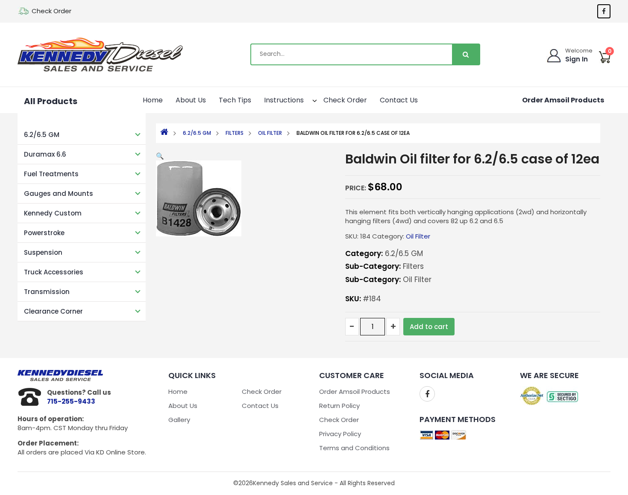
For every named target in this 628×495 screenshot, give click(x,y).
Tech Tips (235, 100)
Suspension (43, 252)
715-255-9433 (71, 401)
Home (153, 100)
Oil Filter (270, 133)
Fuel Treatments (51, 173)
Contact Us (399, 100)
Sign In (576, 59)
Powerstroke (44, 232)
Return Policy (339, 405)
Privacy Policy (340, 433)
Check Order (51, 10)
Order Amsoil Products (563, 100)
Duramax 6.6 (45, 154)
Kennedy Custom (53, 213)
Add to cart (429, 326)
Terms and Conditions (354, 447)
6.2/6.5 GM (41, 134)
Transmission (47, 291)
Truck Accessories (53, 272)
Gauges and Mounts (58, 193)
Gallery (179, 419)
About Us (191, 100)
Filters (235, 133)
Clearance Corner (53, 311)
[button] (307, 99)
